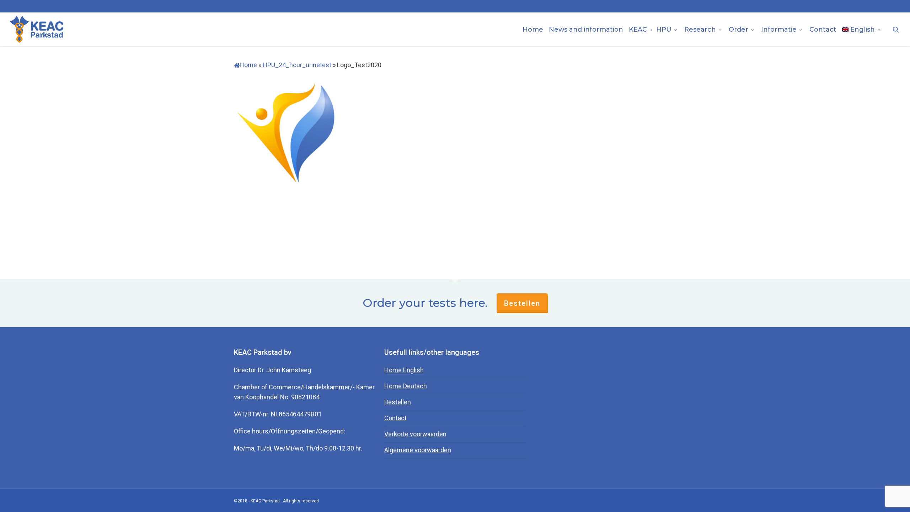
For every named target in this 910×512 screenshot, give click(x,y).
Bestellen (522, 303)
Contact (395, 418)
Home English (404, 370)
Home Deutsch (405, 386)
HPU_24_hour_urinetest (297, 65)
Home (248, 65)
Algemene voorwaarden (417, 450)
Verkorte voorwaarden (415, 434)
